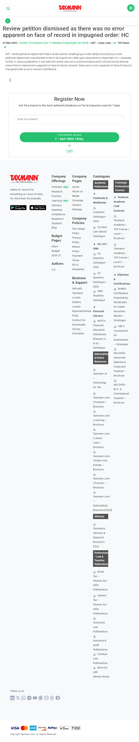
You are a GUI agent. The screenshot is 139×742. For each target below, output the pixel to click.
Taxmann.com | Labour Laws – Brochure (101, 440)
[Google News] (40, 698)
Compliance (58, 214)
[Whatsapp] (23, 698)
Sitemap (77, 209)
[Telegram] (29, 698)
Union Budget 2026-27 (56, 251)
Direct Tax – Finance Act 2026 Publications (100, 580)
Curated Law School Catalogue (100, 232)
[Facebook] (58, 698)
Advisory (57, 205)
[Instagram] (46, 698)
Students (57, 223)
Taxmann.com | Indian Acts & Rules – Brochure (101, 463)
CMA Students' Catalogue (99, 296)
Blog (54, 227)
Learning (57, 200)
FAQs (75, 315)
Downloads (78, 324)
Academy (57, 209)
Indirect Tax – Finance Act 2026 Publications (100, 604)
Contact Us (78, 320)
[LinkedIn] (12, 698)
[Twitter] (18, 698)
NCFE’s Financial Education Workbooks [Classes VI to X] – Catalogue (99, 334)
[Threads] (52, 698)
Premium (57, 186)
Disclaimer (78, 269)
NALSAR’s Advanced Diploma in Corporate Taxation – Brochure (120, 364)
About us (77, 191)
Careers (76, 204)
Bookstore (58, 218)
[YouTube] (35, 698)
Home (75, 186)
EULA (75, 264)
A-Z (54, 269)
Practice (56, 196)
